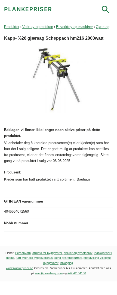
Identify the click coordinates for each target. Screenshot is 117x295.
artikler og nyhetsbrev (78, 252)
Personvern (23, 252)
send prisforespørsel (68, 257)
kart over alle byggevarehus (34, 257)
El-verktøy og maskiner (74, 27)
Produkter (11, 27)
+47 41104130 (76, 273)
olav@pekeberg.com (49, 273)
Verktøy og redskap (37, 27)
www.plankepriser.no (19, 268)
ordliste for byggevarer (47, 252)
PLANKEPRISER (28, 9)
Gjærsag (102, 27)
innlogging (66, 263)
